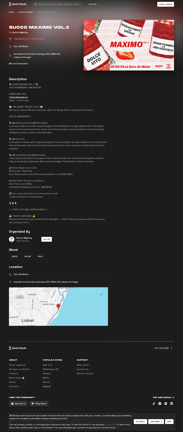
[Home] (17, 4)
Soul (40, 256)
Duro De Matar (21, 274)
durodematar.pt (19, 97)
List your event (161, 348)
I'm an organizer (17, 365)
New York (47, 365)
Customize (155, 421)
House (28, 256)
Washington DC (51, 369)
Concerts (14, 386)
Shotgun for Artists (19, 369)
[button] (46, 239)
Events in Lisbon (25, 12)
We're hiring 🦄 (17, 377)
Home (11, 12)
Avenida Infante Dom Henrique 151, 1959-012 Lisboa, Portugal (46, 281)
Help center (83, 365)
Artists (12, 382)
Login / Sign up (165, 4)
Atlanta (47, 373)
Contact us (83, 369)
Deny (169, 421)
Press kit (13, 373)
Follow (46, 239)
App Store (20, 403)
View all (47, 386)
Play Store (40, 403)
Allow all (140, 421)
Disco (15, 256)
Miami (46, 377)
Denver (46, 382)
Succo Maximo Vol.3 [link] (46, 12)
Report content (85, 373)
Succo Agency (20, 32)
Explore (92, 4)
